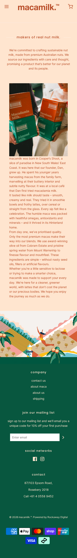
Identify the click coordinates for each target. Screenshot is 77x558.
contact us (38, 380)
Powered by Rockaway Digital (50, 517)
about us (38, 392)
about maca (39, 386)
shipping (38, 398)
